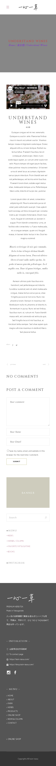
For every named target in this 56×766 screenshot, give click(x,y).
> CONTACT (11, 723)
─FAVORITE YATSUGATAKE (18, 546)
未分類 (21, 45)
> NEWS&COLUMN (14, 719)
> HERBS (9, 707)
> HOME (9, 695)
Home (12, 45)
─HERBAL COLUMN (15, 541)
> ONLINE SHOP (13, 715)
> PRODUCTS (12, 711)
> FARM (9, 703)
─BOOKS (10, 551)
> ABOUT (10, 699)
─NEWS (9, 535)
